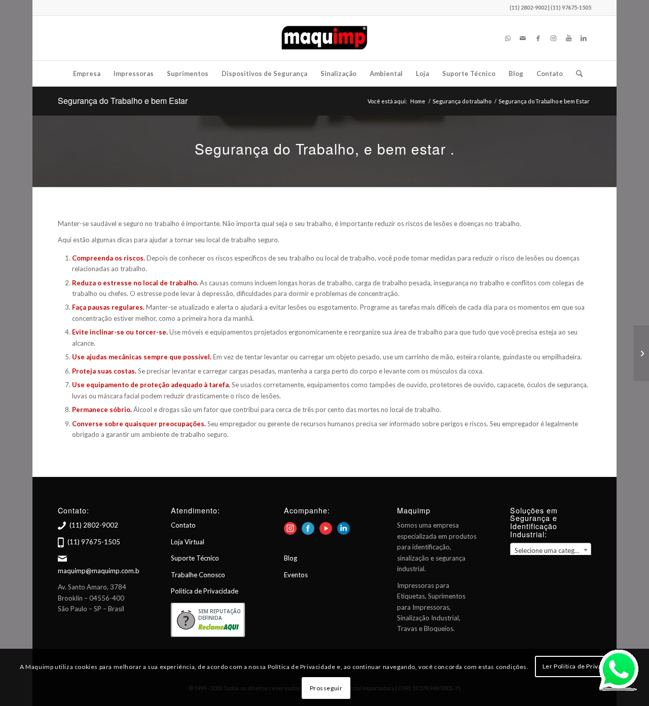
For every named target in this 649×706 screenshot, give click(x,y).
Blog (290, 558)
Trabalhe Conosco (198, 575)
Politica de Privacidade (204, 591)
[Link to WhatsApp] (507, 38)
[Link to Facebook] (538, 38)
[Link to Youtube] (568, 38)
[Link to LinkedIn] (583, 38)
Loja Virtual (187, 542)
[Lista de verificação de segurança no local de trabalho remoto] (641, 353)
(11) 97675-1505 (93, 542)
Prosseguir (326, 688)
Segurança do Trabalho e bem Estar (123, 100)
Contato (183, 525)
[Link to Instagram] (553, 38)
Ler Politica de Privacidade (582, 666)
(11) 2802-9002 (93, 525)
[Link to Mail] (522, 38)
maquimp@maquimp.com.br (100, 571)
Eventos (296, 575)
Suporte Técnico (195, 558)
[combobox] (550, 550)
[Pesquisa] (576, 73)
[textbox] (551, 550)
